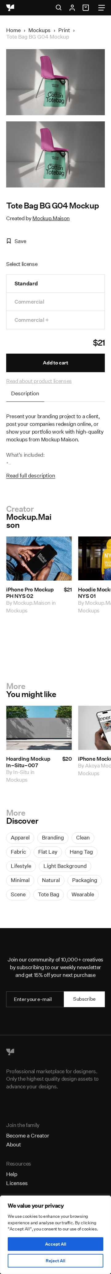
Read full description (30, 475)
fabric (18, 851)
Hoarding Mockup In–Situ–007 (28, 761)
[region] (55, 1235)
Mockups (39, 30)
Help (11, 1174)
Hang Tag (81, 851)
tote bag (48, 894)
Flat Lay (47, 851)
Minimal (20, 880)
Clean (83, 837)
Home (13, 30)
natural (51, 880)
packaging (84, 880)
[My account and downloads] (72, 8)
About (13, 1144)
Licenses (17, 1183)
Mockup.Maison (51, 218)
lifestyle (21, 866)
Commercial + (31, 320)
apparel (20, 837)
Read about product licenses (39, 381)
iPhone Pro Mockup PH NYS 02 (30, 592)
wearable (83, 894)
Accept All (55, 1244)
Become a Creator (27, 1135)
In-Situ (21, 772)
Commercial (29, 301)
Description (25, 393)
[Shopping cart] (87, 8)
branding (53, 837)
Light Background (65, 866)
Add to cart (55, 363)
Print (64, 30)
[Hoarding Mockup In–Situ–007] (39, 728)
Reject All (55, 1260)
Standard (26, 283)
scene (18, 894)
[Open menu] (101, 8)
